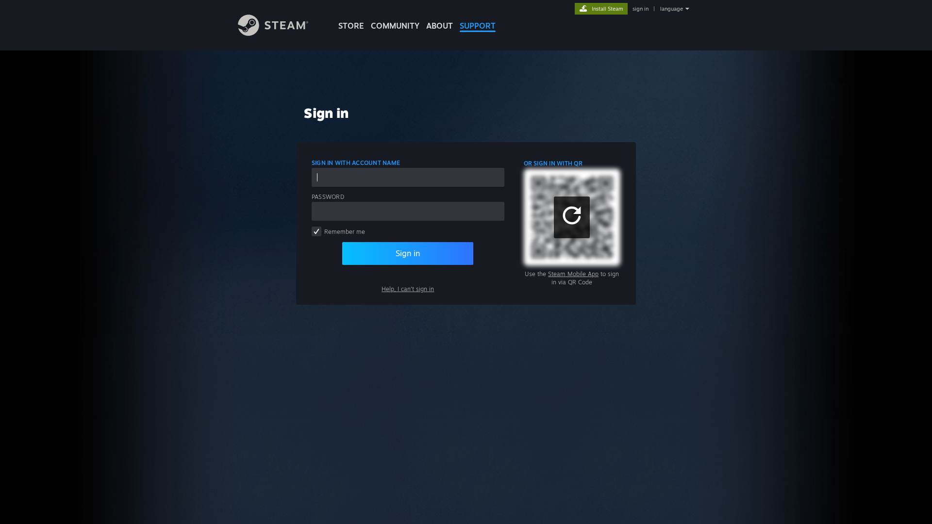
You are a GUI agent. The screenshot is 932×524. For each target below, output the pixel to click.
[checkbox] (316, 231)
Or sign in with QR (553, 163)
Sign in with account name (356, 162)
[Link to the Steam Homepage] (273, 33)
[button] (572, 217)
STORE (351, 26)
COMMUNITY (395, 26)
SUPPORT (478, 26)
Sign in (408, 253)
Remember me (344, 231)
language (671, 8)
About (439, 26)
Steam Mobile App (573, 274)
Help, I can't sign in (408, 289)
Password (328, 196)
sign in (640, 8)
